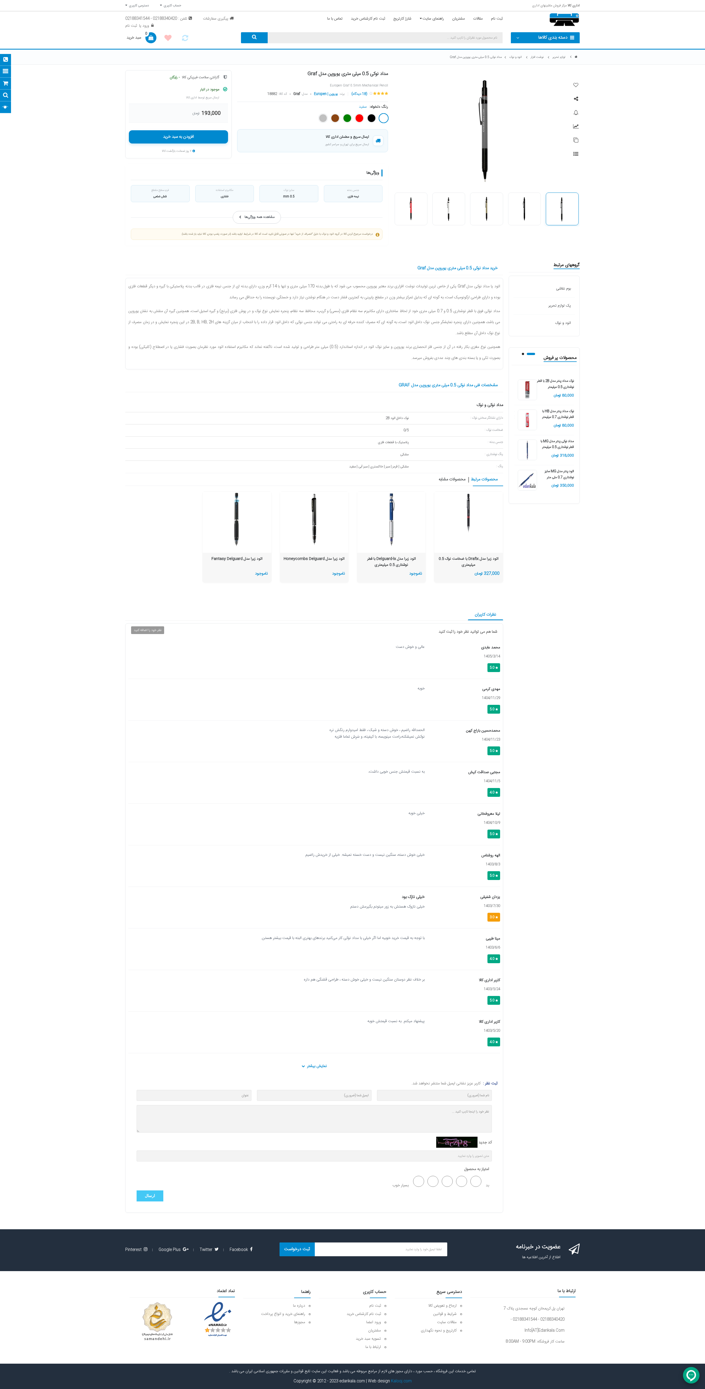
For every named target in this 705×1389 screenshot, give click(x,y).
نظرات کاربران (485, 614)
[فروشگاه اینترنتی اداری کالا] (576, 57)
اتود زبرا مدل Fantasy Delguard (237, 559)
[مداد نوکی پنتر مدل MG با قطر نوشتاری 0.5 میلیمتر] (527, 450)
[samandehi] (157, 1321)
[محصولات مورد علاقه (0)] (168, 38)
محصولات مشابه (452, 479)
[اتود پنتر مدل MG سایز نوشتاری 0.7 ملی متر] (527, 480)
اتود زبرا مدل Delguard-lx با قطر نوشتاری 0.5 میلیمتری (391, 562)
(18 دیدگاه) (359, 94)
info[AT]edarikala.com (544, 1330)
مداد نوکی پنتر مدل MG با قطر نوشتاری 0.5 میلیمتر (557, 444)
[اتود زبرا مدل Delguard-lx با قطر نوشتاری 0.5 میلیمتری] (391, 519)
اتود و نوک (563, 323)
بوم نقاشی (563, 289)
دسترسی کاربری (138, 5)
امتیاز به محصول (476, 1169)
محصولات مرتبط (484, 479)
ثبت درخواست (297, 1249)
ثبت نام (131, 26)
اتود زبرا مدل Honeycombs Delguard (314, 559)
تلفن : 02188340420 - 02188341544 (156, 18)
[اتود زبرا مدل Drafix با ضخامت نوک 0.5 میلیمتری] (468, 512)
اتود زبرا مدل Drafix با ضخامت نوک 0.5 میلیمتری (468, 562)
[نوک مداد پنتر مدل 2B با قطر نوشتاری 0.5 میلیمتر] (527, 390)
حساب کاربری (171, 5)
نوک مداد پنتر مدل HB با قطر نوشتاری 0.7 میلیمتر (558, 414)
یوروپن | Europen (326, 94)
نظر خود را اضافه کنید (147, 630)
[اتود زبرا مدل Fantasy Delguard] (236, 519)
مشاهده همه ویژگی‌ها (260, 217)
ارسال (150, 1196)
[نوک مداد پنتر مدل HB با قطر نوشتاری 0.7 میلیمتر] (527, 420)
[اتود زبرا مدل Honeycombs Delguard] (314, 519)
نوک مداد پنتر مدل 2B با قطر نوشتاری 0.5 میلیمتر (555, 384)
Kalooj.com (401, 1381)
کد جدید (485, 1142)
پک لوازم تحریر (559, 306)
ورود (145, 26)
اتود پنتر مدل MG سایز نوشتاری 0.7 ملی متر (559, 474)
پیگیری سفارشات (215, 18)
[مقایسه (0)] (185, 39)
